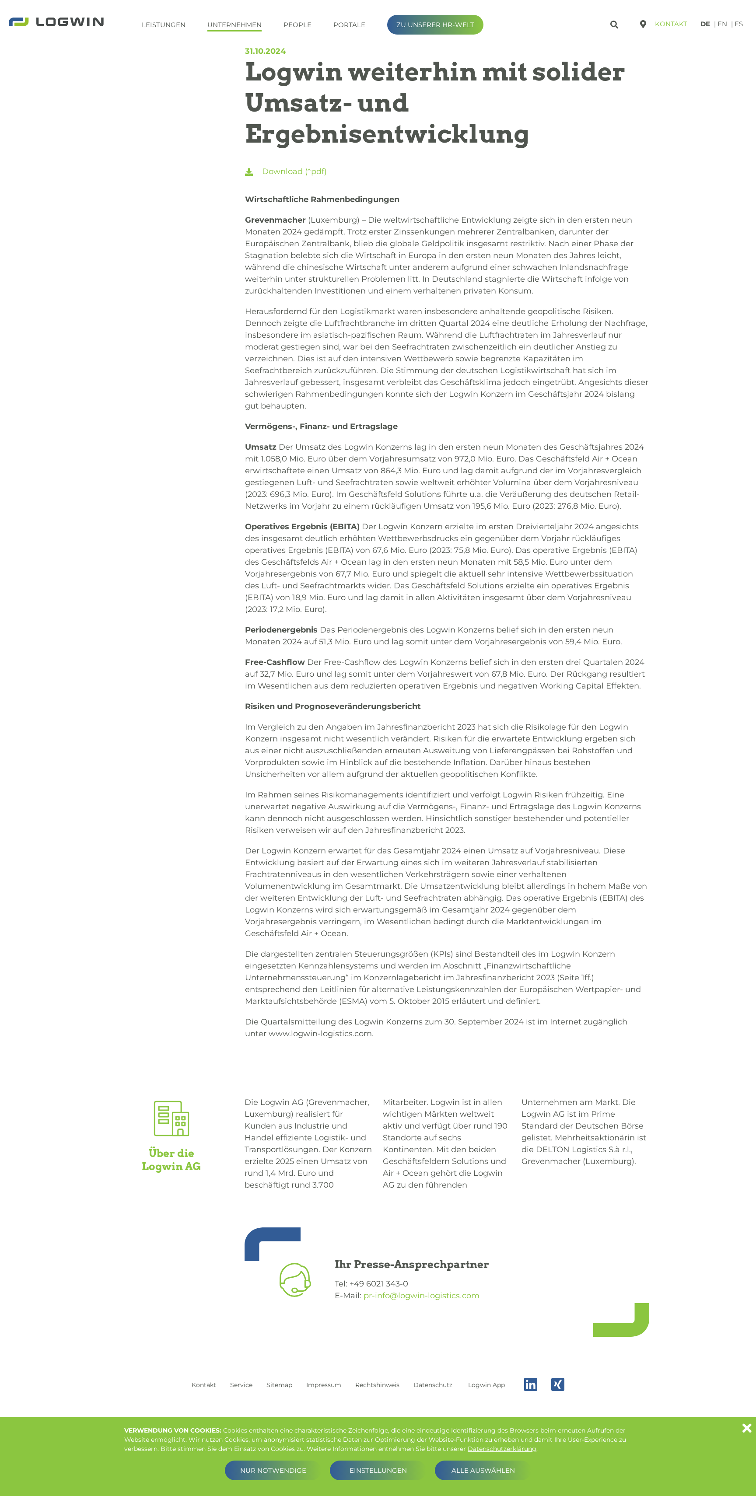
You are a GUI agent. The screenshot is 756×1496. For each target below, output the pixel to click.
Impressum (323, 1385)
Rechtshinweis (377, 1385)
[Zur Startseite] (56, 22)
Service (241, 1385)
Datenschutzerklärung (502, 1449)
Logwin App (486, 1385)
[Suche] (615, 22)
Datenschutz (432, 1385)
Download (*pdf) (293, 171)
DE (705, 24)
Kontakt (671, 24)
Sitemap (279, 1385)
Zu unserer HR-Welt (435, 25)
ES (739, 24)
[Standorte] (643, 24)
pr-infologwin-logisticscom (422, 1295)
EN (722, 24)
